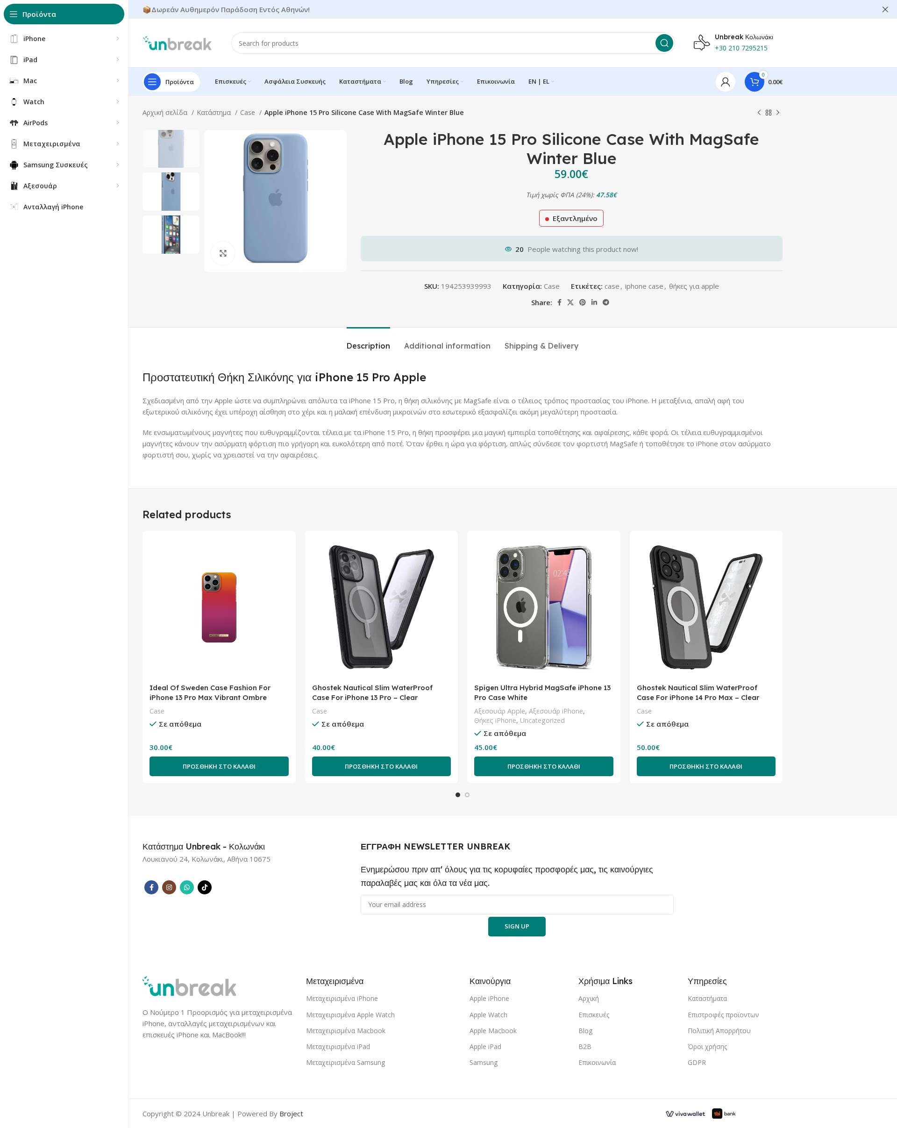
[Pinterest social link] (583, 302)
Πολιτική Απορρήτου (719, 1030)
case (612, 286)
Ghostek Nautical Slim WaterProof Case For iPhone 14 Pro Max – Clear (698, 692)
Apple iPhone (489, 998)
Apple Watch (488, 1014)
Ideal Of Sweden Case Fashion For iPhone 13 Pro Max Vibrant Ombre (210, 692)
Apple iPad (485, 1046)
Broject (291, 1113)
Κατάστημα (215, 112)
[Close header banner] (885, 9)
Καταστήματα (707, 998)
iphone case (644, 286)
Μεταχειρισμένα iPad (338, 1046)
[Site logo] (177, 42)
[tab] (368, 341)
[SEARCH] (664, 43)
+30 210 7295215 (741, 47)
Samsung (484, 1062)
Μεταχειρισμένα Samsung (345, 1062)
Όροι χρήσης (707, 1046)
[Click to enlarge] (223, 253)
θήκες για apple (694, 286)
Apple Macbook (493, 1030)
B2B (584, 1046)
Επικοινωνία (597, 1062)
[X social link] (570, 302)
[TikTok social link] (205, 887)
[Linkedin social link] (594, 302)
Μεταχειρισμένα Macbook (345, 1030)
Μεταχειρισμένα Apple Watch (350, 1014)
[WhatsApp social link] (187, 887)
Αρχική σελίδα (165, 112)
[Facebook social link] (559, 302)
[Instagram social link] (169, 887)
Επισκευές (593, 1014)
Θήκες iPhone (495, 720)
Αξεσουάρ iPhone (556, 711)
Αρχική (588, 998)
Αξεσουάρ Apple (499, 711)
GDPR (697, 1062)
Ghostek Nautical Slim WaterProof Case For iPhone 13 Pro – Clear (372, 692)
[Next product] (778, 112)
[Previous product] (759, 112)
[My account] (725, 81)
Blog (585, 1030)
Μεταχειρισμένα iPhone (342, 998)
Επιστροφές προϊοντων (723, 1014)
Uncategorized (542, 720)
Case (248, 112)
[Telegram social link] (606, 302)
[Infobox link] (203, 846)
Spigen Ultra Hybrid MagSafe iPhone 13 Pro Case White (542, 692)
